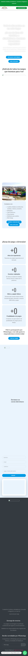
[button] (21, 8)
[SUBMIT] (23, 644)
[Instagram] (13, 617)
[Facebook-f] (15, 617)
